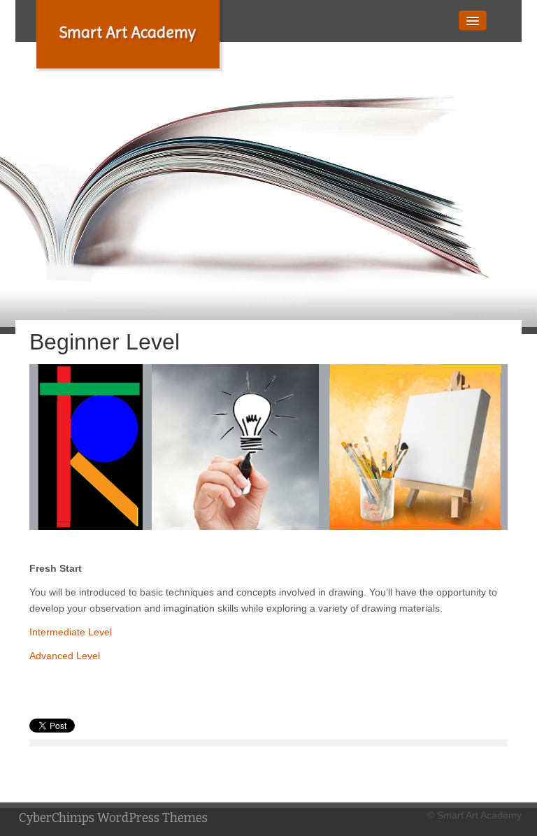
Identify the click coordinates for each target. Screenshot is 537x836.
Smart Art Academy (127, 32)
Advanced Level (64, 655)
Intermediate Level (70, 631)
